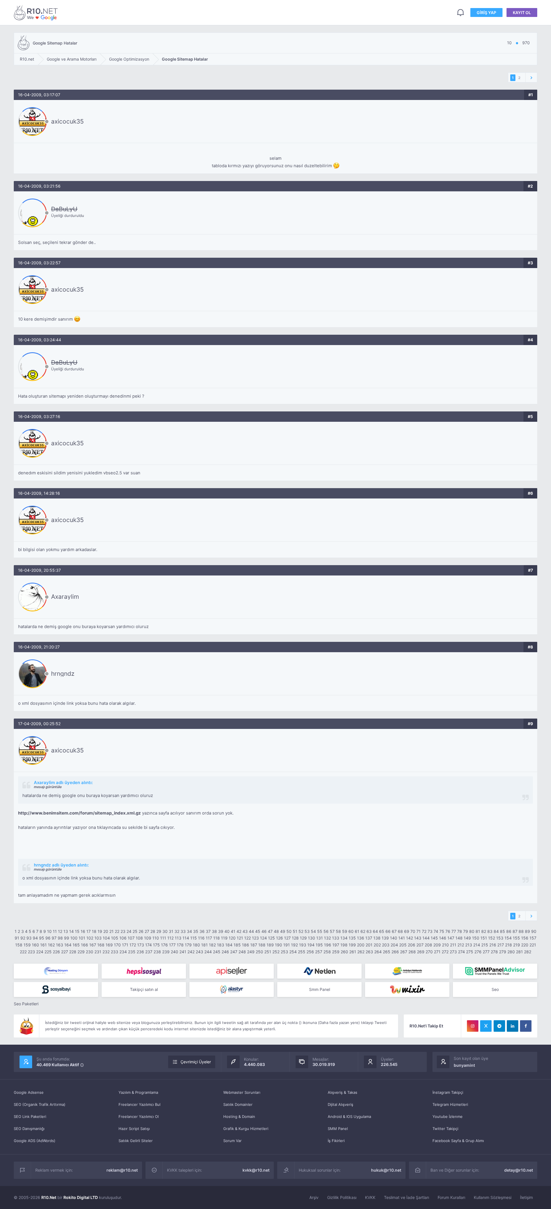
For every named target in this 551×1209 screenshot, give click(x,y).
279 (502, 951)
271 (437, 951)
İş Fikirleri (336, 1140)
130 (311, 937)
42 (238, 931)
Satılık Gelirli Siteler (136, 1140)
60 (351, 931)
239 (166, 951)
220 (524, 944)
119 (224, 937)
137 (368, 937)
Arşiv (314, 1197)
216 (492, 944)
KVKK (370, 1197)
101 (82, 937)
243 (199, 951)
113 (178, 937)
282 (527, 951)
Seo (495, 989)
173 (140, 944)
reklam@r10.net (122, 1170)
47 (270, 931)
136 (360, 937)
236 (140, 951)
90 (533, 931)
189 (270, 944)
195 (319, 944)
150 (475, 937)
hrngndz (62, 674)
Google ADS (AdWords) (34, 1140)
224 (39, 951)
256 (310, 951)
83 (489, 931)
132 (327, 937)
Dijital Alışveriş (340, 1104)
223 (31, 951)
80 (471, 931)
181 (204, 944)
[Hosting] (56, 971)
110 (155, 937)
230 (89, 951)
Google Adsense (29, 1092)
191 (286, 944)
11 (55, 931)
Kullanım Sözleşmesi (492, 1197)
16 (83, 931)
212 (460, 944)
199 (352, 944)
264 (378, 951)
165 (76, 944)
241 (182, 951)
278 (494, 951)
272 (445, 951)
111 (163, 937)
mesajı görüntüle (48, 787)
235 (131, 951)
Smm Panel (319, 989)
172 (132, 944)
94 (35, 937)
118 (216, 937)
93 (29, 937)
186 (245, 944)
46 (264, 931)
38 (214, 931)
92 (22, 937)
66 (388, 931)
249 (251, 951)
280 (511, 951)
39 (220, 931)
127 (287, 937)
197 (335, 944)
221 (532, 944)
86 (508, 931)
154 (508, 937)
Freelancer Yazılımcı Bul (139, 1104)
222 (23, 951)
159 (27, 944)
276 (478, 951)
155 (516, 937)
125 (271, 937)
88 (521, 931)
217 (500, 944)
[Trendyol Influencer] (407, 989)
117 (209, 937)
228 (72, 951)
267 (403, 951)
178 (180, 944)
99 (66, 937)
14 (71, 931)
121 (240, 937)
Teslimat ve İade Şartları (406, 1197)
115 (193, 937)
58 (338, 931)
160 (35, 944)
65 (381, 931)
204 (394, 944)
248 (242, 951)
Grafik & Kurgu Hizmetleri (245, 1128)
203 (385, 944)
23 (123, 931)
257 (318, 951)
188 (261, 944)
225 (48, 951)
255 (301, 951)
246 (225, 951)
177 (172, 944)
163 (59, 944)
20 (105, 931)
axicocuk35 (67, 121)
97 (54, 937)
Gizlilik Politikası (341, 1197)
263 (369, 951)
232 (106, 951)
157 (532, 937)
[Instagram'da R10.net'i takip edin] (472, 1026)
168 (100, 944)
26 (141, 931)
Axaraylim (65, 597)
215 (484, 944)
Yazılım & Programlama (138, 1092)
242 (191, 951)
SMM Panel (338, 1128)
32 (176, 931)
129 (303, 937)
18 (94, 931)
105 (114, 937)
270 (429, 951)
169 (109, 944)
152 (491, 937)
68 (400, 931)
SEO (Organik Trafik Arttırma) (39, 1104)
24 (129, 931)
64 (375, 931)
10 (49, 931)
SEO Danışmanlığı (29, 1128)
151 (483, 937)
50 (289, 931)
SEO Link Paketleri (30, 1116)
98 (60, 937)
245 (216, 951)
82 (483, 931)
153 (499, 937)
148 (459, 937)
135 (352, 937)
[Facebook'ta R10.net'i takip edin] (525, 1026)
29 (158, 931)
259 (335, 951)
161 (43, 944)
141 (401, 937)
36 (202, 931)
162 (51, 944)
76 (447, 931)
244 (208, 951)
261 (352, 951)
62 (362, 931)
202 (377, 944)
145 (434, 937)
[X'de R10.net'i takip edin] (486, 1026)
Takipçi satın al (144, 989)
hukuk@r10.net (386, 1170)
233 (114, 951)
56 (326, 931)
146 (442, 937)
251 (267, 951)
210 (445, 944)
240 (174, 951)
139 (385, 937)
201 (369, 944)
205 (403, 944)
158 (18, 944)
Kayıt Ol (522, 12)
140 (393, 937)
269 (420, 951)
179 (188, 944)
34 (189, 931)
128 (295, 937)
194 (311, 944)
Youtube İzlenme (447, 1116)
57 (332, 931)
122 (247, 937)
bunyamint (464, 1065)
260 (344, 951)
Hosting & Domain (239, 1116)
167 (92, 944)
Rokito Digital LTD (80, 1197)
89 (527, 931)
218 (508, 944)
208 (428, 944)
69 (406, 931)
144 (426, 937)
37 (208, 931)
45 (257, 931)
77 (453, 931)
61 (357, 931)
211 (453, 944)
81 (478, 931)
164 (67, 944)
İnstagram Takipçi (447, 1092)
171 (125, 944)
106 (123, 937)
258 (327, 951)
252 (276, 951)
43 (245, 931)
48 (276, 931)
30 (165, 931)
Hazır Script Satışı (134, 1128)
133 (335, 937)
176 (164, 944)
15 (77, 931)
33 (183, 931)
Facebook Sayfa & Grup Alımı (458, 1140)
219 (516, 944)
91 (17, 937)
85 (502, 931)
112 (170, 937)
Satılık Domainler (238, 1104)
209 (437, 944)
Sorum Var (232, 1140)
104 (106, 937)
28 (152, 931)
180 (196, 944)
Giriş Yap (486, 12)
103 (98, 937)
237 (148, 951)
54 (313, 931)
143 (417, 937)
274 (461, 951)
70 (412, 931)
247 (233, 951)
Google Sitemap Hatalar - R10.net (37, 12)
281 (519, 951)
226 (56, 951)
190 (278, 944)
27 (147, 931)
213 (468, 944)
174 (148, 944)
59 (344, 931)
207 (420, 944)
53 (307, 931)
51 (295, 931)
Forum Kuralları (451, 1197)
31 (171, 931)
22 (117, 931)
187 (253, 944)
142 (409, 937)
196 (327, 944)
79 (465, 931)
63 (369, 931)
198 (344, 944)
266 (395, 951)
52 (300, 931)
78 (459, 931)
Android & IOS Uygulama (349, 1116)
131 (319, 937)
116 (201, 937)
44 (251, 931)
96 (48, 937)
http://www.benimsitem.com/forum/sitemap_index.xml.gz (79, 813)
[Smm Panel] (144, 971)
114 (186, 937)
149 (467, 937)
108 (139, 937)
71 (418, 931)
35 (195, 931)
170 (117, 944)
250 (259, 951)
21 (111, 931)
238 (157, 951)
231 (97, 951)
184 (228, 944)
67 (394, 931)
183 (220, 944)
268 (412, 951)
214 (476, 944)
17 (88, 931)
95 (41, 937)
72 (424, 931)
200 (360, 944)
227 (64, 951)
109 (147, 937)
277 (486, 951)
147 (450, 937)
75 (441, 931)
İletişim (526, 1197)
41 (233, 931)
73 (430, 931)
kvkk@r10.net (255, 1170)
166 (84, 944)
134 (344, 937)
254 (293, 951)
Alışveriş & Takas (342, 1092)
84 (496, 931)
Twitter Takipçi (445, 1128)
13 (65, 931)
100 (73, 937)
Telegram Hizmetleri (450, 1104)
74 (436, 931)
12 (60, 931)
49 (282, 931)
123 (255, 937)
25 (135, 931)
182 (212, 944)
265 (386, 951)
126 (279, 937)
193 (302, 944)
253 (284, 951)
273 (453, 951)
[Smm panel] (495, 971)
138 (377, 937)
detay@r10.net (518, 1170)
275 (469, 951)
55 (319, 931)
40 (227, 931)
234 (123, 951)
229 (81, 951)
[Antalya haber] (407, 971)
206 (411, 944)
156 (524, 937)
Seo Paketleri (26, 1003)
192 (294, 944)
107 (131, 937)
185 (237, 944)
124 (263, 937)
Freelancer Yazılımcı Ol (139, 1116)
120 (232, 937)
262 (360, 951)
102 (89, 937)
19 (100, 931)
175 (156, 944)
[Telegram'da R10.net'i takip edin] (499, 1026)
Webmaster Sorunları (241, 1092)
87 (515, 931)
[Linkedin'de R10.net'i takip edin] (512, 1026)
